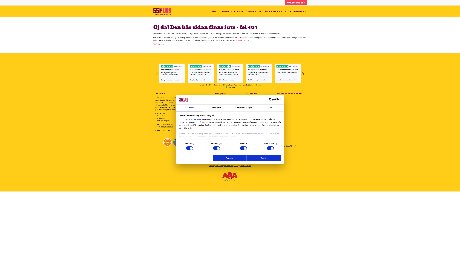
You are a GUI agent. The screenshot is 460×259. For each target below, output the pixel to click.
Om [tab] (270, 108)
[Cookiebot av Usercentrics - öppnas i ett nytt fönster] (270, 100)
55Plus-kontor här (242, 40)
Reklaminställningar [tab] (243, 108)
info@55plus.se (167, 126)
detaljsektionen (260, 134)
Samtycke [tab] (189, 108)
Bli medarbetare (273, 11)
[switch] (216, 148)
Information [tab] (216, 108)
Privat (237, 11)
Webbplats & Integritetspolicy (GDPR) (224, 166)
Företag (250, 11)
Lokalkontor (225, 11)
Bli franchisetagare (294, 11)
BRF (261, 11)
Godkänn (264, 158)
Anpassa (229, 158)
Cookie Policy (245, 166)
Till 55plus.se (158, 44)
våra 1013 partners (193, 119)
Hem (214, 11)
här (209, 40)
